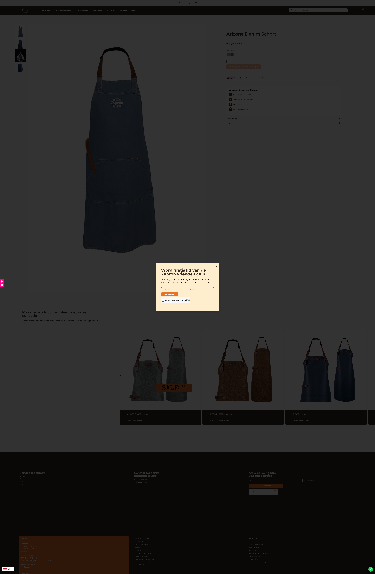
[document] (187, 287)
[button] (370, 569)
